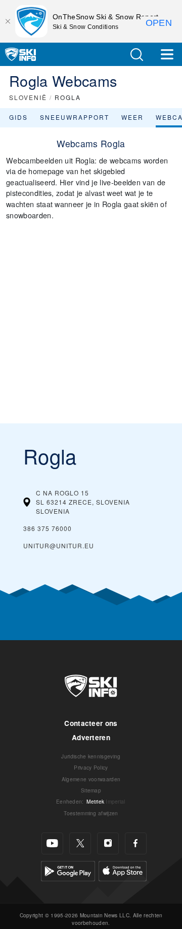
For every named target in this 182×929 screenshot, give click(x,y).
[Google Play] (68, 870)
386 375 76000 (47, 528)
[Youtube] (52, 843)
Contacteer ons (90, 723)
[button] (136, 54)
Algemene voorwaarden (91, 779)
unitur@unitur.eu (58, 545)
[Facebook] (136, 843)
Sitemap (91, 790)
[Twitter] (80, 843)
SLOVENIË (28, 97)
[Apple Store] (123, 870)
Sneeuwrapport (74, 117)
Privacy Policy (91, 767)
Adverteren (91, 737)
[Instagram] (108, 843)
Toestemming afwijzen (91, 813)
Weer (132, 117)
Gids (18, 117)
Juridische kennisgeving (90, 756)
